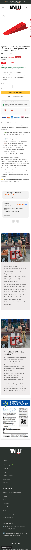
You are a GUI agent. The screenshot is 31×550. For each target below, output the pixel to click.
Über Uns (5, 468)
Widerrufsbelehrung (8, 514)
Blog (4, 472)
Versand (5, 506)
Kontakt (5, 496)
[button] (3, 7)
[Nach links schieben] (12, 44)
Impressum (6, 503)
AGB (4, 510)
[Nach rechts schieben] (19, 44)
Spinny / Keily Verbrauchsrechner (12, 492)
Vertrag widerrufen (8, 517)
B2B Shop (6, 482)
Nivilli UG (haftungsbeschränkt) (13, 549)
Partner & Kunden (8, 475)
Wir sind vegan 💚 (8, 465)
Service (5, 499)
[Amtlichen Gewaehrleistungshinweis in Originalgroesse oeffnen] (15, 419)
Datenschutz (6, 479)
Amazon (6, 203)
